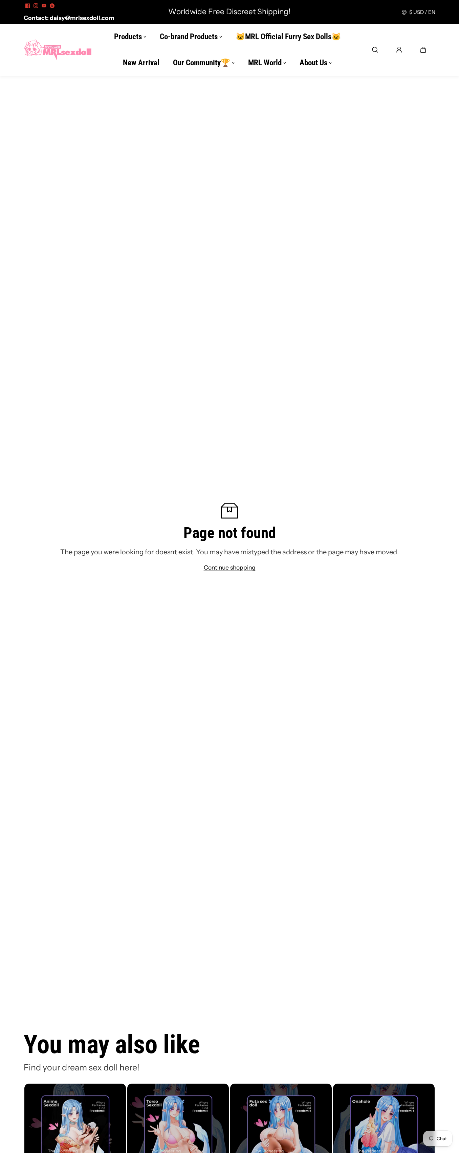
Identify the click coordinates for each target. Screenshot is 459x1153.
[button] (423, 50)
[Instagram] (36, 6)
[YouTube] (44, 6)
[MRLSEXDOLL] (57, 49)
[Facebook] (28, 6)
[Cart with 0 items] (423, 50)
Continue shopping (230, 567)
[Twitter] (52, 6)
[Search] (375, 50)
